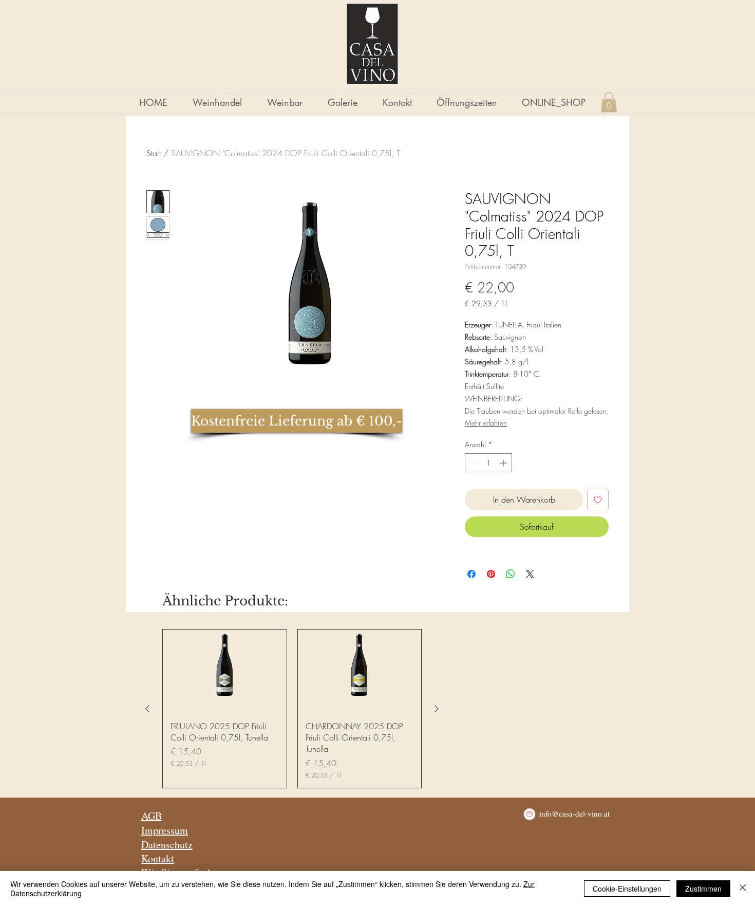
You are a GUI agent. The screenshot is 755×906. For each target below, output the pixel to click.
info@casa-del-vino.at (574, 813)
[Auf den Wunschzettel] (598, 499)
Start (153, 153)
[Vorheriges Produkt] (147, 708)
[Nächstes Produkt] (436, 708)
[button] (608, 102)
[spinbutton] (488, 463)
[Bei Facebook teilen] (471, 574)
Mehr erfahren (486, 423)
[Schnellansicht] (225, 671)
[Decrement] (472, 463)
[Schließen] (743, 888)
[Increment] (504, 463)
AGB (151, 816)
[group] (292, 708)
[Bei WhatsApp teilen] (510, 574)
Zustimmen (703, 888)
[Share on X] (530, 574)
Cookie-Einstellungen (627, 888)
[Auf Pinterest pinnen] (491, 574)
